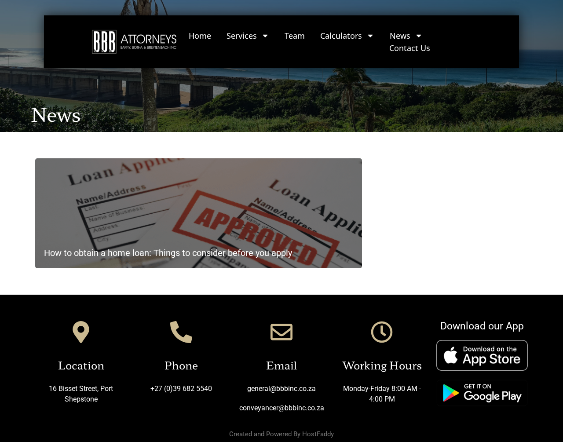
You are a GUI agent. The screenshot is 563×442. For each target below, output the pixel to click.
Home (200, 35)
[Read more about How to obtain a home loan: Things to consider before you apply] (198, 213)
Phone (181, 365)
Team (295, 35)
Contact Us (409, 48)
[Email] (281, 332)
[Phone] (181, 332)
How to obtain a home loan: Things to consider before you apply (168, 253)
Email (281, 365)
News (400, 35)
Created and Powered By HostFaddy (281, 434)
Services (242, 35)
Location (81, 365)
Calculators (341, 35)
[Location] (81, 332)
